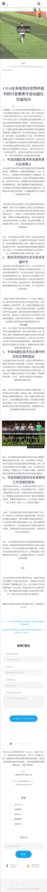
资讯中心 (18, 814)
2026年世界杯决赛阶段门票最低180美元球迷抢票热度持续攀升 (25, 623)
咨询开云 (18, 824)
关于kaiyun (18, 804)
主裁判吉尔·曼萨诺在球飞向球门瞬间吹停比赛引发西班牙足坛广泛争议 (22, 631)
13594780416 (23, 781)
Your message (13, 693)
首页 (23, 63)
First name (12, 654)
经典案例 (18, 809)
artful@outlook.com (23, 784)
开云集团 (35, 889)
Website (10, 680)
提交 (23, 854)
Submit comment (23, 718)
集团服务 (18, 819)
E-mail (9, 667)
